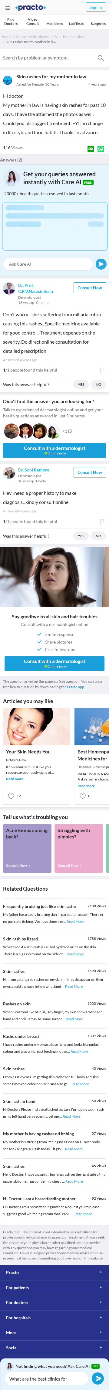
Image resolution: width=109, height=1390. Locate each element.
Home (6, 36)
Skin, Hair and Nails (70, 36)
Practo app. (76, 687)
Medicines (54, 23)
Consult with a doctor (33, 36)
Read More (75, 921)
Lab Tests (76, 23)
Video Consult (32, 21)
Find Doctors (11, 21)
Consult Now (90, 287)
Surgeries (98, 23)
